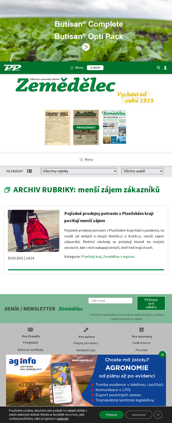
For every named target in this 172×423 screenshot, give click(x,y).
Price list (141, 350)
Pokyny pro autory (86, 343)
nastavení (62, 419)
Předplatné (30, 343)
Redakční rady (86, 350)
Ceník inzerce (141, 343)
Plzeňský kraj (91, 256)
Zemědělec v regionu (119, 256)
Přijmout (111, 415)
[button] (151, 303)
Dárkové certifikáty (30, 350)
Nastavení (139, 415)
